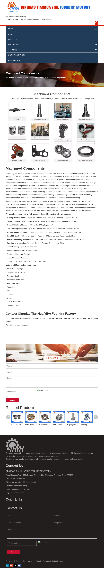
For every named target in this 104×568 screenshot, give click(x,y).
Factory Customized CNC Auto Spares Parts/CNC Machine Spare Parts (73, 425)
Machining (46, 19)
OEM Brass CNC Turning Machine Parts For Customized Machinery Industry (17, 425)
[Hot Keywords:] (96, 23)
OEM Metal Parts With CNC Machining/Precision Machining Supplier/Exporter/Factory (45, 425)
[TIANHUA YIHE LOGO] (52, 7)
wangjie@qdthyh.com (17, 16)
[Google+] (11, 565)
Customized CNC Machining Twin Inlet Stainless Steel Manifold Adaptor (87, 425)
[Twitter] (15, 565)
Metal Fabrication (34, 19)
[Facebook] (19, 565)
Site (92, 99)
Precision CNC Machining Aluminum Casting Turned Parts (31, 425)
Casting (23, 19)
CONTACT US (52, 358)
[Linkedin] (7, 565)
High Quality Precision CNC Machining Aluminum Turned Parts (59, 425)
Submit (12, 400)
